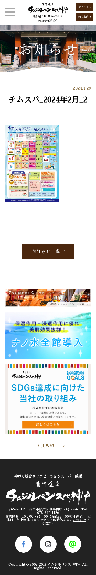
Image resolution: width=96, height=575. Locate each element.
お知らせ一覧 (46, 251)
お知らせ (79, 520)
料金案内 (83, 17)
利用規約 (45, 446)
